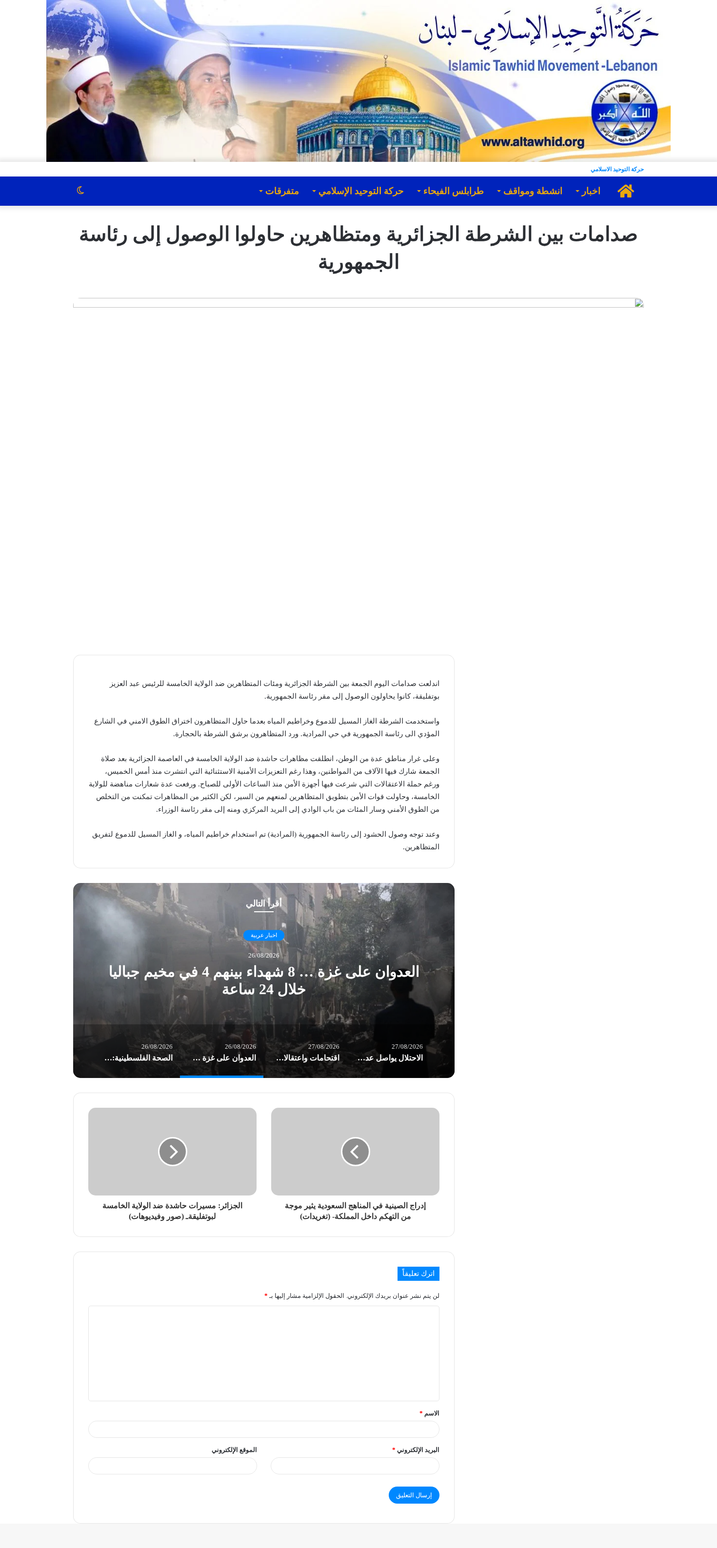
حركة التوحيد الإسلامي (361, 191)
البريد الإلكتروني (415, 1449)
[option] (264, 980)
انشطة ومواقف (532, 191)
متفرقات (282, 191)
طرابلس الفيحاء (453, 191)
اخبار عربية (264, 935)
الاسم (429, 1413)
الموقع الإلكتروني (234, 1449)
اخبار (591, 191)
